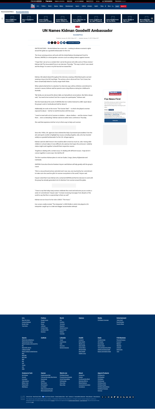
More (109, 6)
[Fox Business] (59, 1)
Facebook (49, 42)
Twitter (52, 42)
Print (61, 42)
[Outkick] (98, 1)
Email (64, 42)
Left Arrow (2, 18)
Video (102, 6)
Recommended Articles (22, 11)
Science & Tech (27, 373)
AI (105, 6)
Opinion (56, 6)
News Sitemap (89, 396)
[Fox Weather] (89, 1)
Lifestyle (89, 6)
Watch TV (123, 6)
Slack (121, 397)
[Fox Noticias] (107, 1)
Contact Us (71, 396)
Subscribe (115, 120)
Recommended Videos (7, 11)
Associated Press (78, 35)
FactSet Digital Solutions (73, 400)
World (50, 6)
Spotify (130, 397)
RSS (124, 397)
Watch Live (63, 373)
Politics (44, 6)
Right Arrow (152, 18)
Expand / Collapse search (113, 6)
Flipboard (58, 42)
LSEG (32, 402)
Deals (99, 338)
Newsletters (127, 397)
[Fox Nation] (69, 1)
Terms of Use (116, 114)
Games (43, 373)
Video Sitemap (96, 396)
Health (96, 6)
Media (61, 6)
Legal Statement (83, 400)
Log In (117, 6)
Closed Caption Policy (60, 396)
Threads (55, 42)
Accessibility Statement (80, 396)
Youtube (111, 397)
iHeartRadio (133, 397)
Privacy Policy (107, 114)
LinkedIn (118, 397)
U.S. (38, 6)
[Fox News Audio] (79, 1)
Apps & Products (103, 373)
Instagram (108, 397)
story (77, 26)
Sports (77, 6)
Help (67, 396)
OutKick (84, 6)
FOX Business (121, 338)
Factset (53, 400)
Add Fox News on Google (73, 42)
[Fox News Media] (48, 1)
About (81, 373)
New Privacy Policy (37, 396)
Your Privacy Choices (49, 396)
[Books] (120, 1)
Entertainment (69, 6)
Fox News (33, 6)
